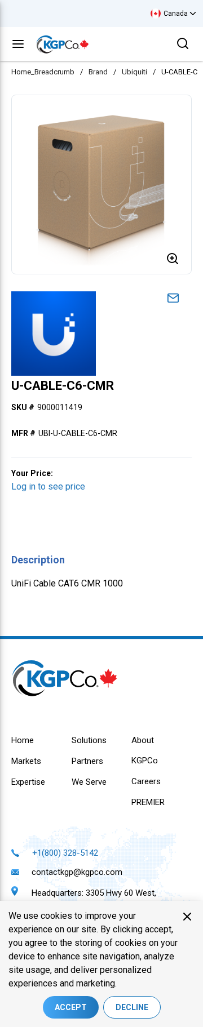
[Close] (187, 916)
